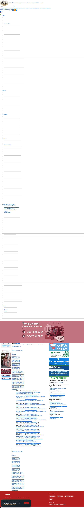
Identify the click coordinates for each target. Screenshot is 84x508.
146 (14, 379)
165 (18, 382)
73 (12, 367)
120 (23, 374)
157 (18, 381)
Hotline (5, 311)
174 (20, 383)
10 (12, 356)
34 (13, 360)
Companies (14, 8)
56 (19, 363)
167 (21, 382)
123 (15, 375)
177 (12, 385)
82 (13, 368)
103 (20, 350)
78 (17, 367)
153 (12, 381)
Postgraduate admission (9, 208)
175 (21, 383)
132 (17, 376)
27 (14, 359)
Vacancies (37, 8)
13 (15, 356)
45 (16, 361)
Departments (19, 8)
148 (17, 379)
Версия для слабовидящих (6, 9)
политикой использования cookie (9, 504)
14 (16, 356)
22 (17, 357)
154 (14, 381)
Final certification (7, 212)
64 (19, 364)
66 (13, 365)
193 (12, 387)
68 (15, 365)
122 (14, 375)
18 (13, 357)
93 (16, 370)
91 (14, 370)
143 (21, 378)
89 (12, 370)
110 (20, 372)
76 (15, 367)
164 (17, 382)
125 (18, 375)
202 (14, 389)
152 (23, 379)
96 (19, 370)
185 (12, 386)
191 (21, 386)
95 (18, 370)
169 (12, 383)
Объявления (19, 344)
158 (20, 381)
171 (15, 383)
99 (14, 350)
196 (17, 387)
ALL (20, 346)
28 (15, 359)
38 (17, 360)
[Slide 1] (41, 341)
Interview (30, 8)
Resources (4, 90)
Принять (26, 503)
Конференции (34, 344)
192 (23, 386)
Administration (7, 23)
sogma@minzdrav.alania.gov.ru (23, 497)
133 (18, 376)
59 (14, 364)
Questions (48, 8)
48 (19, 361)
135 (21, 376)
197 (18, 387)
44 (15, 361)
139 (15, 378)
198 (20, 387)
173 (18, 383)
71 (18, 365)
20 (15, 357)
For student (4, 138)
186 (14, 386)
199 (21, 387)
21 (16, 357)
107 (15, 372)
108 (17, 372)
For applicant (4, 114)
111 (21, 372)
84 (15, 368)
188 (17, 386)
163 (15, 382)
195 (15, 387)
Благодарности (41, 344)
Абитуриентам (15, 346)
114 (14, 374)
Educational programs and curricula (11, 207)
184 (23, 385)
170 (14, 383)
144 (23, 378)
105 (12, 372)
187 (15, 386)
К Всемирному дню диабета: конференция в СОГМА (27, 423)
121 (12, 375)
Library (4, 8)
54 (17, 363)
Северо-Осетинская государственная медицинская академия (22, 2)
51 (14, 363)
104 (21, 350)
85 (16, 368)
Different (4, 305)
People (1, 8)
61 (16, 364)
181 (18, 385)
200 (23, 387)
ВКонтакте (53, 496)
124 (17, 375)
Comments (44, 8)
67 (14, 365)
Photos (33, 8)
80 (19, 367)
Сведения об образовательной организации (6, 345)
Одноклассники (70, 496)
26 (13, 359)
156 (17, 381)
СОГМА (37, 2)
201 (12, 389)
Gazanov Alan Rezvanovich (31, 403)
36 (15, 360)
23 (18, 357)
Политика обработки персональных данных (57, 504)
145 (12, 379)
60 (15, 364)
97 (12, 350)
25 (12, 359)
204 (17, 389)
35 (14, 360)
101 (17, 350)
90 (13, 370)
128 (23, 375)
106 (14, 372)
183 (21, 385)
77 (16, 367)
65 (12, 365)
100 (15, 350)
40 (19, 360)
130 (14, 376)
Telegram (61, 496)
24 (19, 357)
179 (15, 385)
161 (12, 382)
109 (18, 372)
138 (14, 378)
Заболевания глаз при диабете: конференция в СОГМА (28, 443)
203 (15, 389)
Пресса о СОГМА (26, 344)
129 (12, 376)
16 (18, 356)
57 (12, 364)
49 (12, 363)
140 (17, 378)
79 (18, 367)
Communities (9, 8)
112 (23, 372)
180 (17, 385)
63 (18, 364)
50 (13, 363)
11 (13, 356)
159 (21, 381)
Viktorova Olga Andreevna (31, 390)
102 (18, 350)
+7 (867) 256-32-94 (10, 497)
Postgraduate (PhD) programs (8, 204)
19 (14, 357)
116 (17, 374)
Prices (40, 8)
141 (18, 378)
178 (14, 385)
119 (21, 374)
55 (18, 363)
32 (19, 359)
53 (16, 363)
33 (12, 360)
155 (15, 381)
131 (15, 376)
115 (15, 374)
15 (17, 356)
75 (14, 367)
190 (20, 386)
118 (20, 374)
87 (18, 368)
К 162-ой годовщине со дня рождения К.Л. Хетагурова (28, 445)
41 (12, 361)
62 (17, 364)
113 (12, 374)
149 (18, 379)
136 (23, 376)
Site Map (5, 309)
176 (23, 383)
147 (15, 379)
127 (21, 375)
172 (17, 383)
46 (17, 361)
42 (13, 361)
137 (12, 378)
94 (17, 370)
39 (18, 360)
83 (14, 368)
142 (20, 378)
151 (21, 379)
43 (14, 361)
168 (23, 382)
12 (14, 356)
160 (23, 381)
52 (15, 363)
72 (19, 365)
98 (13, 350)
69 (16, 365)
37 (16, 360)
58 (13, 364)
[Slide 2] (43, 341)
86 (17, 368)
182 (20, 385)
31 (18, 359)
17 (12, 357)
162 (14, 382)
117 (18, 374)
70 (17, 365)
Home (3, 15)
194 (14, 387)
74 (13, 367)
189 (18, 386)
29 (16, 359)
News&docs (25, 8)
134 (20, 376)
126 (20, 375)
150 (20, 379)
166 (20, 382)
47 (18, 361)
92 (15, 370)
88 (19, 368)
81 (12, 368)
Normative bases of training (10, 205)
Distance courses (7, 144)
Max (52, 499)
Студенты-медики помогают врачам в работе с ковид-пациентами (31, 408)
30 (17, 359)
